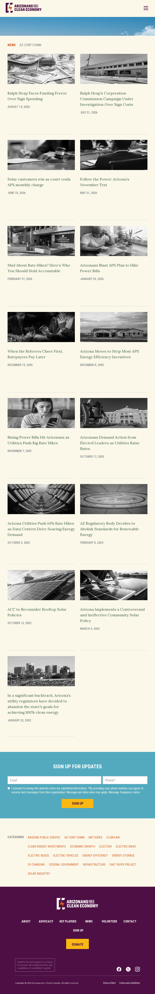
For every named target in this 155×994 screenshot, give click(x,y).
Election (105, 846)
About (26, 921)
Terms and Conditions (129, 982)
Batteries (95, 837)
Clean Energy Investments (47, 846)
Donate (77, 944)
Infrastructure (94, 864)
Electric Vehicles (65, 855)
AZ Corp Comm (74, 837)
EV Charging (36, 864)
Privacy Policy (109, 982)
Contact (129, 921)
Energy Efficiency (95, 855)
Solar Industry (39, 873)
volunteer (109, 921)
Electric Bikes (126, 846)
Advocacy (46, 921)
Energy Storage (123, 855)
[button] (145, 8)
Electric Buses (38, 855)
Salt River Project (123, 864)
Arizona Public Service (44, 837)
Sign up (78, 930)
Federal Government (64, 864)
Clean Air (113, 837)
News (12, 45)
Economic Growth (82, 846)
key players (68, 921)
